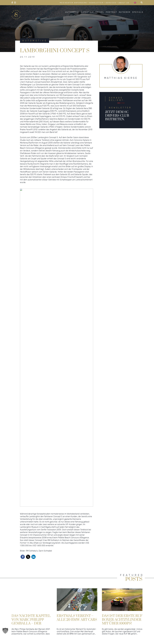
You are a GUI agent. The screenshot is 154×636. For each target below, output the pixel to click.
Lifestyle (88, 12)
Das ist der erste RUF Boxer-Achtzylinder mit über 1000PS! (122, 619)
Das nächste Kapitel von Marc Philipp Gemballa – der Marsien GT (31, 619)
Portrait (111, 12)
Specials (137, 12)
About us (124, 3)
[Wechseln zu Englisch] (135, 2)
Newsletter (96, 3)
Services (111, 3)
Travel (100, 12)
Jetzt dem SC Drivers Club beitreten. (117, 115)
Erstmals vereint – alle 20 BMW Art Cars (77, 617)
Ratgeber (125, 12)
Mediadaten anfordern (73, 3)
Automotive (72, 12)
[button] (23, 557)
